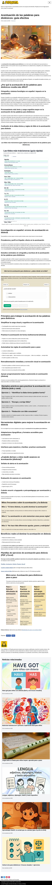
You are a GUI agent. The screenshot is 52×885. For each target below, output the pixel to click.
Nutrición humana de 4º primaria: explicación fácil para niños (22, 725)
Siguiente (15, 305)
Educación (13, 20)
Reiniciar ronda (23, 305)
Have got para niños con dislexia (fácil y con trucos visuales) (22, 690)
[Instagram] (9, 877)
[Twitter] (4, 877)
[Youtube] (7, 877)
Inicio (2, 879)
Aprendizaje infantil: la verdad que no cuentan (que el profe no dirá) (24, 830)
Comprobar (7, 305)
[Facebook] (2, 877)
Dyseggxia (37, 605)
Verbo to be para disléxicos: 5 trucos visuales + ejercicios (21, 865)
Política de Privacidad (14, 879)
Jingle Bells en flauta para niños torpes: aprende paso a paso (22, 760)
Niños (13, 635)
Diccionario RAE (39, 609)
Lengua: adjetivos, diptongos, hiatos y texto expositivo (20, 795)
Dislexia (8, 635)
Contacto (6, 879)
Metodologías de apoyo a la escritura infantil (31, 629)
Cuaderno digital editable (7, 567)
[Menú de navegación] (49, 2)
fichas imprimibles (23, 309)
